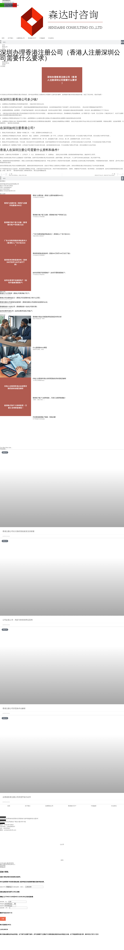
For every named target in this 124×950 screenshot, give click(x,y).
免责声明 (2, 865)
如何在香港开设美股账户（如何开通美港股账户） (49, 272)
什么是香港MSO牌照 (40, 347)
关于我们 (10, 38)
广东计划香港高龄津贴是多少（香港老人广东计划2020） (52, 234)
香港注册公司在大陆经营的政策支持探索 (18, 531)
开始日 (2, 903)
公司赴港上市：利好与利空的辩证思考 (18, 619)
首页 (3, 38)
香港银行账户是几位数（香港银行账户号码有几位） (50, 215)
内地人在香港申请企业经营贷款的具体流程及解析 (49, 378)
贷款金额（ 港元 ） (19, 886)
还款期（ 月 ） (4, 907)
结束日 (2, 905)
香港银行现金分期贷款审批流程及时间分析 (47, 317)
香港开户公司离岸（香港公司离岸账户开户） (15, 293)
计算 (3, 918)
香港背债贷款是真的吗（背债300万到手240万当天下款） (52, 253)
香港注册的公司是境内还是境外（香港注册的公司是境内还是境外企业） (24, 302)
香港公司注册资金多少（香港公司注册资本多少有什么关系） (20, 298)
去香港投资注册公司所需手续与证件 (17, 796)
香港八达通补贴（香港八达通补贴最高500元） (48, 195)
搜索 (0, 41)
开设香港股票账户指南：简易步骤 (44, 417)
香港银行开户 (32, 38)
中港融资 (42, 38)
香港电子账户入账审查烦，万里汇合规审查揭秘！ (49, 398)
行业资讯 (51, 38)
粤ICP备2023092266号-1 (7, 863)
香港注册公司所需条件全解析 (14, 708)
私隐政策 (2, 866)
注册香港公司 (21, 38)
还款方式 (2, 886)
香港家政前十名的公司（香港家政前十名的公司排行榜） (19, 306)
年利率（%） (4, 901)
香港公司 (5, 47)
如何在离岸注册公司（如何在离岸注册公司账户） (16, 311)
